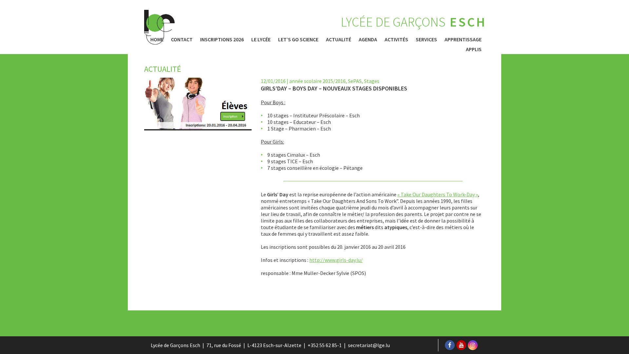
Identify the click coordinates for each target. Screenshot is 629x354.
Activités (396, 39)
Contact (182, 39)
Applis (474, 49)
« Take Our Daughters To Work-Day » (437, 194)
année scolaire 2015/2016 (317, 81)
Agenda (368, 39)
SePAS (355, 81)
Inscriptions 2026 (222, 39)
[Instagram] (473, 345)
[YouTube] (461, 345)
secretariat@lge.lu (369, 345)
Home (156, 39)
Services (426, 39)
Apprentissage (463, 39)
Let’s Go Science (298, 39)
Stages (371, 81)
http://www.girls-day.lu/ (336, 260)
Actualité (338, 39)
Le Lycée (261, 39)
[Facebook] (450, 345)
